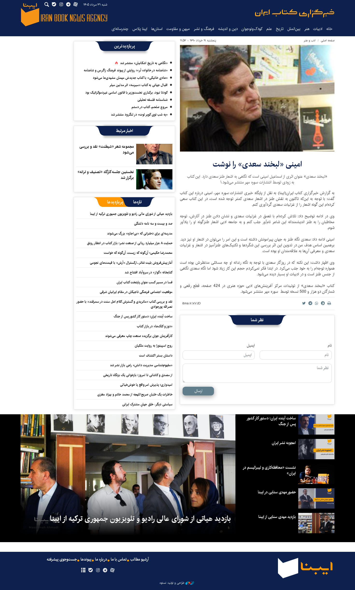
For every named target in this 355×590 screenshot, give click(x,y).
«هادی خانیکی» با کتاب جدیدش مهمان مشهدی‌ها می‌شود (130, 77)
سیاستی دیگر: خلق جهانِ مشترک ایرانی (147, 404)
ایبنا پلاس (139, 29)
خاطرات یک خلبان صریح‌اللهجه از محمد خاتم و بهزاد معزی (134, 394)
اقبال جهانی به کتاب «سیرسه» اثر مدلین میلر (138, 85)
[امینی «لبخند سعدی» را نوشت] (257, 98)
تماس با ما (119, 559)
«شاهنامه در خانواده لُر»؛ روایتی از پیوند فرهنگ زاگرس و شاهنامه (126, 70)
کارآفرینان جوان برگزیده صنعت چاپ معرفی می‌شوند (138, 336)
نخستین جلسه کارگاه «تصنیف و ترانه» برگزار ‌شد (106, 175)
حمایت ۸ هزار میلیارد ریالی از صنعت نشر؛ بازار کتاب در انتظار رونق (129, 243)
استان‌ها (157, 29)
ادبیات (317, 29)
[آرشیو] (83, 570)
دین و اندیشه (228, 29)
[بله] (90, 570)
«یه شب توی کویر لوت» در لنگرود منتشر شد (139, 114)
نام (330, 346)
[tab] (137, 202)
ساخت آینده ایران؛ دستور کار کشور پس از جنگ (143, 316)
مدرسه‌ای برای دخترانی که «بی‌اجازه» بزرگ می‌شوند (139, 233)
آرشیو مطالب (139, 559)
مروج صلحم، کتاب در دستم (150, 107)
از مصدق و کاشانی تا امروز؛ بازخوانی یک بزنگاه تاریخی (137, 375)
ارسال (198, 391)
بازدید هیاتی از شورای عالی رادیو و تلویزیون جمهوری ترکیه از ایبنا (131, 214)
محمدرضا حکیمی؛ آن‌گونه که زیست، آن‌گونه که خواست (138, 252)
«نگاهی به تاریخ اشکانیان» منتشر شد (144, 63)
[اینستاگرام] (98, 570)
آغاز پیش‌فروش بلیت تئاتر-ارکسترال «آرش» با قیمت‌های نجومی (131, 262)
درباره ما (101, 559)
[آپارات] (112, 570)
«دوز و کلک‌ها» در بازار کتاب (154, 326)
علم (269, 29)
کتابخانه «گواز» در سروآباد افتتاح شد (148, 272)
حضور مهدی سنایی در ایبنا (277, 492)
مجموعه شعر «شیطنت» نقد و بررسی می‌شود (106, 149)
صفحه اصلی (327, 40)
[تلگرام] (105, 570)
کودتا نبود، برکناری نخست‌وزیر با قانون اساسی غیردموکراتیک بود (126, 92)
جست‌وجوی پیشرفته (62, 559)
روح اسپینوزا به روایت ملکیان (153, 345)
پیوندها (86, 559)
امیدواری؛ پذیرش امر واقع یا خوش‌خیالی (146, 384)
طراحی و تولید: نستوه (172, 583)
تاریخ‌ (280, 29)
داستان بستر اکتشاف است (155, 355)
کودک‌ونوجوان (252, 29)
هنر (306, 29)
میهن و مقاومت (178, 29)
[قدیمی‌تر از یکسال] (154, 154)
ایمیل (251, 346)
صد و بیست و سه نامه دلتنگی (153, 223)
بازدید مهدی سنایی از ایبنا (277, 517)
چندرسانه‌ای (120, 29)
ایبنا (294, 13)
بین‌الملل (293, 29)
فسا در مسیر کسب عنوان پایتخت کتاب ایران (144, 282)
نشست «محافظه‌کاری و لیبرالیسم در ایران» (269, 470)
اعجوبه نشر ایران (284, 443)
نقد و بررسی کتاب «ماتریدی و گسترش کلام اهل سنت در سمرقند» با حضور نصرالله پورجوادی (124, 304)
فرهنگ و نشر (204, 29)
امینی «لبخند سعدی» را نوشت (257, 164)
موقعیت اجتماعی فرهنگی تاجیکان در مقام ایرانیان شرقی (136, 292)
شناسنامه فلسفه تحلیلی (152, 99)
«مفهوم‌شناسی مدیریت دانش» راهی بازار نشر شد (141, 365)
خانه (329, 29)
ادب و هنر (310, 40)
